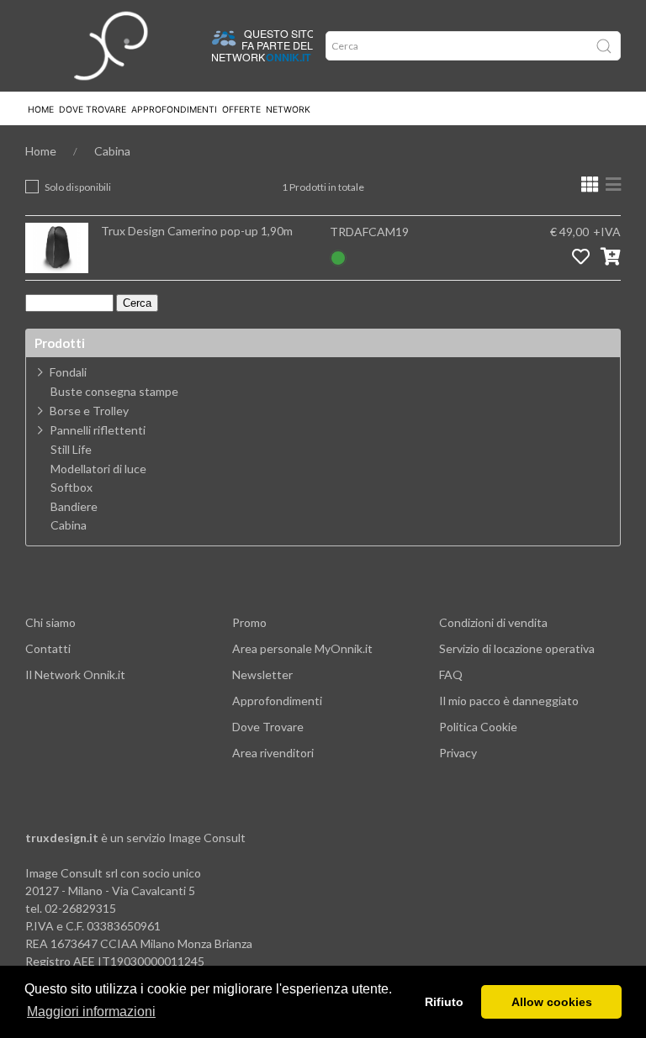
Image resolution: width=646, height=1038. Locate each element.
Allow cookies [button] (551, 1002)
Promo (249, 622)
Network (288, 109)
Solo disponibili (78, 187)
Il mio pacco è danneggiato (509, 700)
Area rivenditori (273, 753)
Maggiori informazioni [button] (91, 1011)
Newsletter (262, 674)
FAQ (451, 674)
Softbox (71, 487)
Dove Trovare (268, 726)
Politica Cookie (478, 726)
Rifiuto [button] (444, 1002)
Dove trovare (92, 109)
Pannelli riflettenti (98, 430)
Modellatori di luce (98, 469)
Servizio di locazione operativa (517, 648)
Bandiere (74, 507)
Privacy (458, 753)
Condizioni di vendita (493, 622)
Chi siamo (50, 622)
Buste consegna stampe (114, 391)
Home (41, 109)
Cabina (112, 151)
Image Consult (207, 837)
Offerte (241, 109)
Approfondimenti (174, 109)
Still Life (71, 449)
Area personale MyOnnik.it (302, 648)
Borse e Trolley (89, 410)
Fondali (68, 372)
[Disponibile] (338, 256)
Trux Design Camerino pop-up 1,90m (197, 231)
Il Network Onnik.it (75, 674)
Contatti (48, 648)
